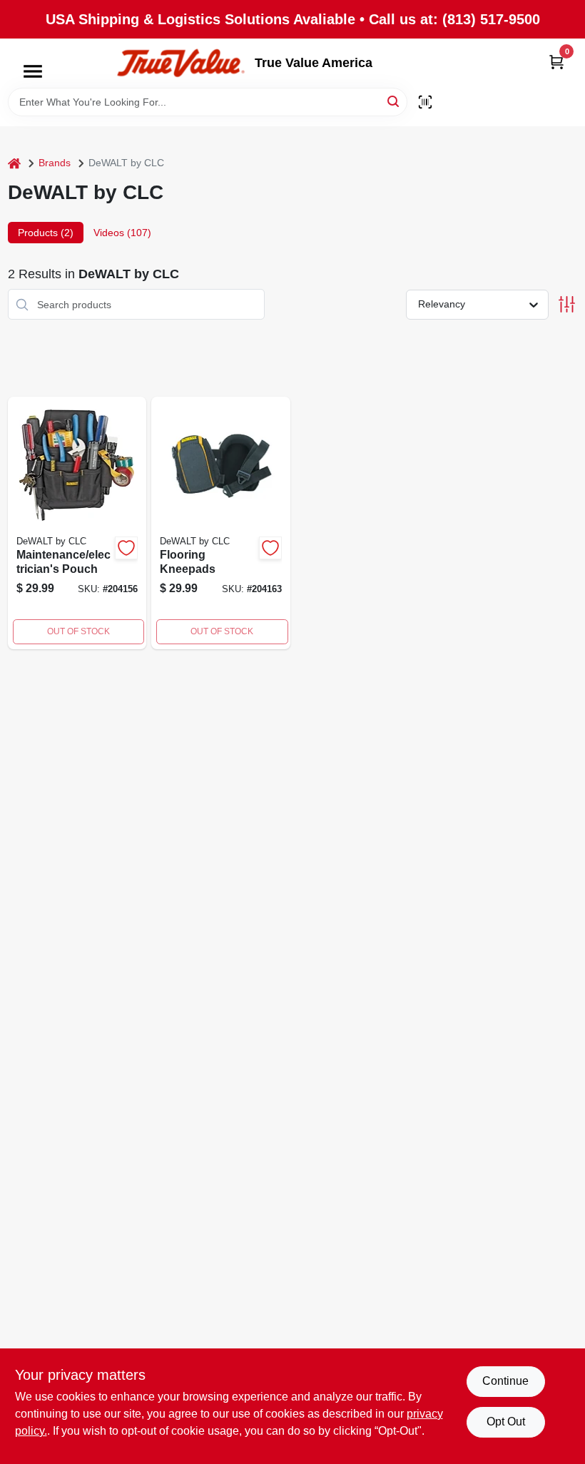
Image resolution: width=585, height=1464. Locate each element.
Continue (505, 1381)
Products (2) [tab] (45, 232)
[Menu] (33, 71)
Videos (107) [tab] (122, 232)
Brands (55, 162)
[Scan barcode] (425, 102)
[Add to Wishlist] (126, 548)
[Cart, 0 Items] (556, 61)
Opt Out (506, 1421)
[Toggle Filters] (567, 304)
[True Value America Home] (180, 63)
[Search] (394, 101)
